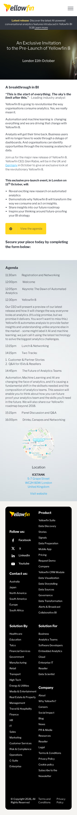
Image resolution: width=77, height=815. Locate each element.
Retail (12, 668)
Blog (41, 718)
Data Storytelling (47, 583)
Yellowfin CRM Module (51, 572)
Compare (43, 566)
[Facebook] (23, 541)
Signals (42, 537)
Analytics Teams (47, 639)
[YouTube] (23, 564)
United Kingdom (38, 486)
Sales (12, 731)
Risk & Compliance (20, 749)
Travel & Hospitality (20, 708)
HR (11, 720)
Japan (12, 587)
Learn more (41, 27)
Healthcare (15, 633)
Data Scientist (46, 674)
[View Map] (38, 443)
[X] (23, 548)
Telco (12, 645)
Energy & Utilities (19, 685)
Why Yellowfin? (47, 701)
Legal (41, 747)
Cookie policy (46, 764)
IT (10, 725)
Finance (14, 714)
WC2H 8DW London (38, 482)
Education (15, 639)
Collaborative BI (47, 612)
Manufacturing (18, 662)
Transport (15, 674)
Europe (13, 604)
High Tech (15, 679)
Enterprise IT (45, 662)
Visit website (38, 493)
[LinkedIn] (23, 556)
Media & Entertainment (22, 691)
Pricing (42, 554)
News (41, 724)
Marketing (15, 737)
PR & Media (45, 729)
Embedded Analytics (50, 651)
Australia (14, 581)
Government (16, 656)
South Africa (16, 610)
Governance (45, 595)
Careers (43, 706)
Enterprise (15, 766)
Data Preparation (48, 543)
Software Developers (50, 645)
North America (18, 593)
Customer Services (20, 743)
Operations (15, 754)
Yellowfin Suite (46, 520)
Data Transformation (50, 600)
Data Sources (46, 589)
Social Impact (46, 712)
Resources (44, 735)
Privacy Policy (46, 758)
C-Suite (13, 760)
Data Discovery (47, 526)
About (41, 695)
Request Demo (47, 560)
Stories (42, 531)
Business (43, 633)
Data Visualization (48, 577)
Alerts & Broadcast (49, 606)
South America (18, 598)
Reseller (43, 668)
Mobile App (44, 549)
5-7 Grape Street (38, 478)
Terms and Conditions (44, 800)
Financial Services (19, 651)
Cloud (41, 656)
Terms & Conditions (49, 752)
